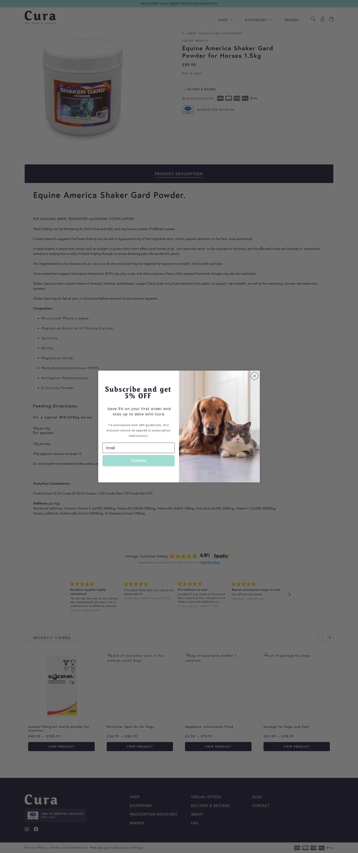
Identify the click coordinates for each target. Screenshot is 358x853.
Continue (138, 460)
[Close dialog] (254, 376)
